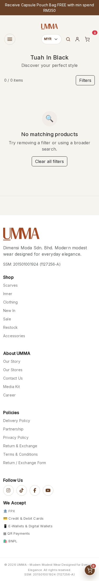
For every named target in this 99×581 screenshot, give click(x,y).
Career (9, 395)
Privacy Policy (16, 437)
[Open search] (68, 39)
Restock (10, 327)
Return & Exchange (20, 446)
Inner (7, 293)
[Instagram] (8, 490)
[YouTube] (48, 490)
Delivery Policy (16, 420)
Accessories (14, 336)
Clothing (10, 302)
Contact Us (13, 378)
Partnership (13, 429)
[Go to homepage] (21, 235)
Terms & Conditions (20, 454)
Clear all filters (49, 161)
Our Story (11, 361)
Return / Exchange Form (24, 462)
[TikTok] (21, 490)
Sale (7, 319)
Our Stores (12, 370)
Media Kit (11, 386)
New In (9, 310)
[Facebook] (35, 490)
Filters (85, 80)
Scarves (10, 285)
